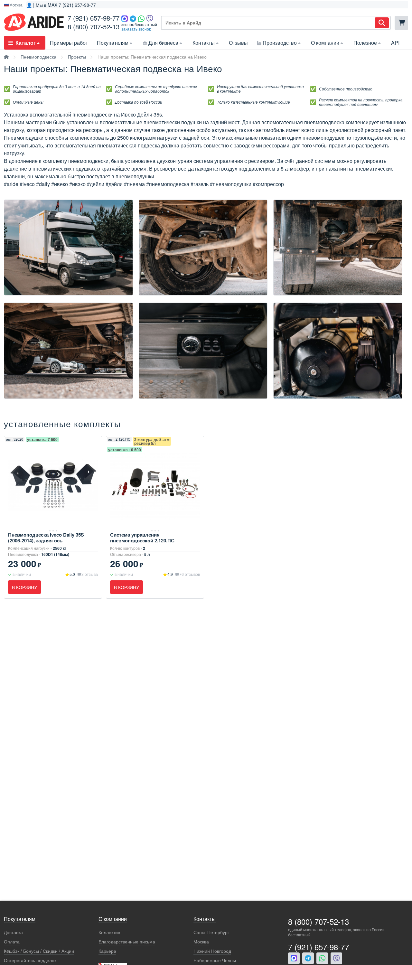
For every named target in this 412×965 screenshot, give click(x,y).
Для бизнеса (163, 42)
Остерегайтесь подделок (30, 960)
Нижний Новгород (212, 951)
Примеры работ (69, 42)
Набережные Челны (214, 960)
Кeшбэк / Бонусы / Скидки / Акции (39, 951)
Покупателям (112, 42)
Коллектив (109, 932)
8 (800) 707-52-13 (93, 26)
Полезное (365, 42)
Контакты (203, 42)
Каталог (25, 42)
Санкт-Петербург (211, 932)
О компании (325, 42)
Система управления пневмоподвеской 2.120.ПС (142, 537)
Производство (280, 42)
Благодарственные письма (126, 942)
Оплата (12, 942)
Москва (201, 942)
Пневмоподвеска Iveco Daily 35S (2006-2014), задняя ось (46, 537)
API (395, 42)
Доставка (13, 932)
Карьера (107, 951)
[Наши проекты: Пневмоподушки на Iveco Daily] (68, 293)
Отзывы (238, 42)
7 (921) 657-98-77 (93, 18)
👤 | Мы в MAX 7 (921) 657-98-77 (61, 5)
